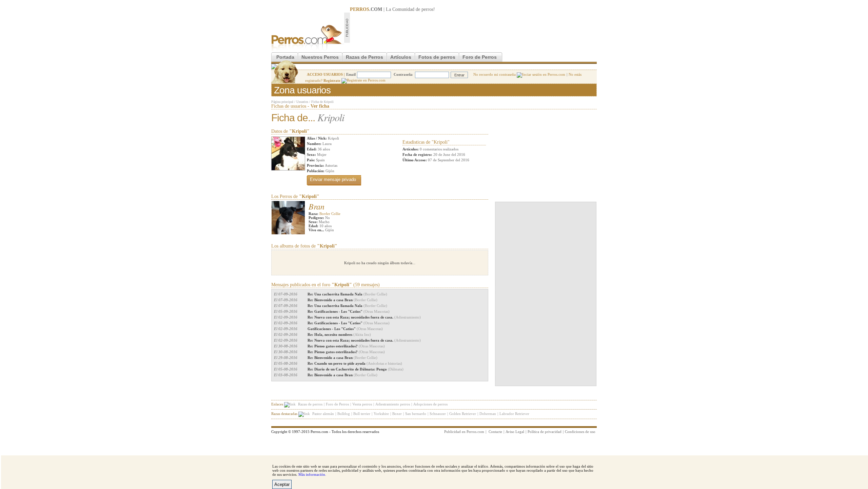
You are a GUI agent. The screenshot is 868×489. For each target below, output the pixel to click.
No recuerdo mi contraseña (495, 74)
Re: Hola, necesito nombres (339, 334)
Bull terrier (361, 414)
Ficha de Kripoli (322, 102)
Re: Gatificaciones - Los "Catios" (349, 311)
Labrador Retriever (514, 414)
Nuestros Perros (320, 57)
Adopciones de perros (430, 404)
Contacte (495, 432)
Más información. (312, 474)
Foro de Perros (479, 57)
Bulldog (343, 414)
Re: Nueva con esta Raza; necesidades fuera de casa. (364, 317)
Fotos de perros (436, 57)
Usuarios (302, 102)
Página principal (282, 102)
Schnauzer (438, 414)
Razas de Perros (364, 57)
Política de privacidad (544, 432)
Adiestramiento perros (392, 404)
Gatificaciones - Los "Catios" (345, 329)
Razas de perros (310, 404)
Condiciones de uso (580, 432)
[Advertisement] (473, 27)
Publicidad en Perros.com (464, 432)
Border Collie (329, 214)
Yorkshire (381, 414)
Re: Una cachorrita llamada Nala (347, 294)
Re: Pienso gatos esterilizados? (346, 346)
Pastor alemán (323, 414)
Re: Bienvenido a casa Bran (342, 300)
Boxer (397, 414)
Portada (285, 57)
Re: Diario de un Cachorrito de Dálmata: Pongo (355, 369)
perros (427, 9)
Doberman (487, 414)
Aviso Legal (515, 432)
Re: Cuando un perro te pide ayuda (355, 363)
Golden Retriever (462, 414)
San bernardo (415, 414)
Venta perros (362, 404)
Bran (316, 206)
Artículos (400, 57)
